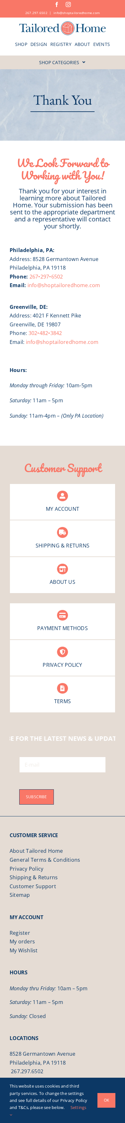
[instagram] (68, 4)
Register (20, 932)
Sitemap (20, 894)
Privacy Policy (26, 868)
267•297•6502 (46, 276)
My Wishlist (24, 950)
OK (106, 1100)
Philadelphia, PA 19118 (38, 1062)
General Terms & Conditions (45, 859)
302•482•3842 (45, 333)
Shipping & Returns (34, 877)
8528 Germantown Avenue (42, 1053)
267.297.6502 (36, 13)
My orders (22, 941)
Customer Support (33, 886)
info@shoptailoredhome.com (77, 13)
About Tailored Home (36, 850)
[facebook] (56, 4)
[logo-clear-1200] (63, 23)
